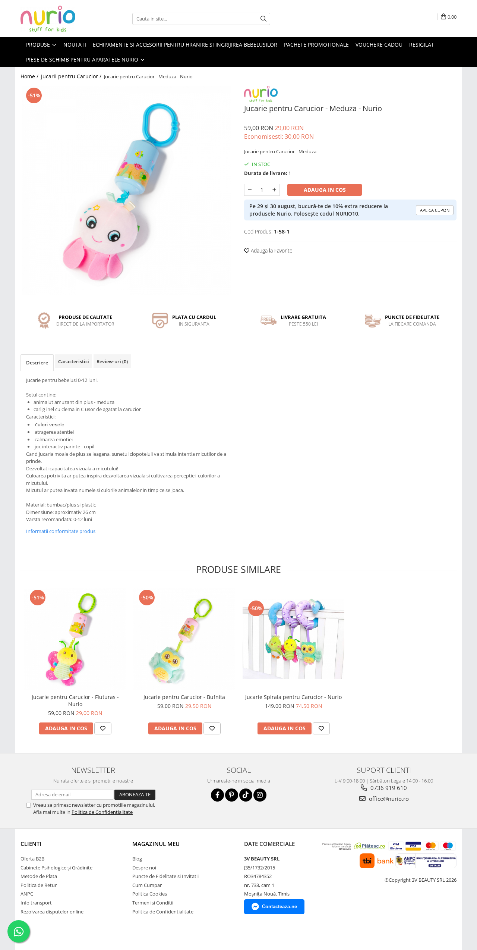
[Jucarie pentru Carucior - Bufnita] (184, 639)
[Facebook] (217, 795)
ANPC (26, 893)
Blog (137, 858)
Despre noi (144, 867)
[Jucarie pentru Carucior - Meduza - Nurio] (126, 190)
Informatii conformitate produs (60, 531)
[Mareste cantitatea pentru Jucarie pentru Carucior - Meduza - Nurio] (274, 190)
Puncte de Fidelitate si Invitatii (165, 876)
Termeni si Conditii (152, 902)
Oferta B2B (32, 858)
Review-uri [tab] (112, 361)
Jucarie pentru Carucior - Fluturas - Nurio (75, 700)
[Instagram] (259, 795)
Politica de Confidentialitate (102, 812)
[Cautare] (263, 19)
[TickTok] (245, 795)
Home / (30, 76)
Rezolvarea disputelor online (51, 911)
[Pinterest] (231, 795)
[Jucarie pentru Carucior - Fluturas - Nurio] (75, 639)
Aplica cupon (434, 210)
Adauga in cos (325, 189)
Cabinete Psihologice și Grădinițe (56, 867)
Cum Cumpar (147, 885)
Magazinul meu (156, 843)
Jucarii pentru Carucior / (72, 76)
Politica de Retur (38, 885)
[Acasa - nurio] (57, 19)
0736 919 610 (388, 787)
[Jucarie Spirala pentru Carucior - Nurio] (293, 639)
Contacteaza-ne (279, 906)
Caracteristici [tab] (73, 361)
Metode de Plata (38, 876)
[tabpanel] (126, 190)
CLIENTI (30, 843)
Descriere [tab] (37, 362)
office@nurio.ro (388, 798)
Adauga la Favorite (271, 250)
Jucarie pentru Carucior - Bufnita (184, 696)
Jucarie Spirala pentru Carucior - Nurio (293, 696)
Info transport (36, 902)
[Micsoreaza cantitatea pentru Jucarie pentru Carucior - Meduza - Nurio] (249, 190)
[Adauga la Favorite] (102, 728)
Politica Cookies (149, 893)
